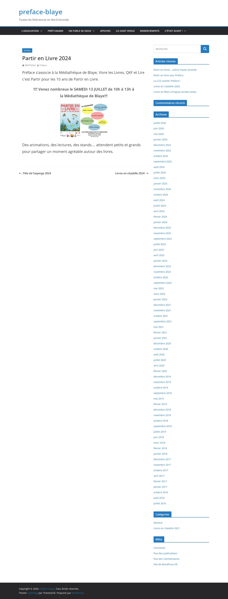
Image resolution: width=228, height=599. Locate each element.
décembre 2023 (162, 227)
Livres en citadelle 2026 (167, 86)
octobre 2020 (161, 349)
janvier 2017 (160, 486)
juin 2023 (159, 249)
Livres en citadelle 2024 (130, 173)
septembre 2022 (163, 282)
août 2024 (159, 200)
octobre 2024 (161, 194)
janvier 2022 (160, 299)
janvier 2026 (160, 139)
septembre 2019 (163, 393)
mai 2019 (159, 398)
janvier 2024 (160, 222)
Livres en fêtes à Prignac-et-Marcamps (175, 91)
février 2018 (160, 448)
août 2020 (159, 354)
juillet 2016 (160, 503)
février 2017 (160, 481)
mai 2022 (159, 288)
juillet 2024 (160, 205)
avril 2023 (159, 255)
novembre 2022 (162, 271)
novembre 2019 (162, 382)
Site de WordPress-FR (165, 564)
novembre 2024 (162, 189)
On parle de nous (80, 30)
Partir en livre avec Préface (168, 75)
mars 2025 (159, 178)
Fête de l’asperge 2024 (37, 173)
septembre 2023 (163, 238)
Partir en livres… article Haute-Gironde (175, 69)
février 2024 (160, 216)
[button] (40, 31)
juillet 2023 (160, 244)
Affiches (105, 30)
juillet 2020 (160, 360)
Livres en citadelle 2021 (167, 528)
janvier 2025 (160, 183)
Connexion (159, 547)
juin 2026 (159, 128)
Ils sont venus (125, 30)
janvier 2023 (160, 260)
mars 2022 (159, 293)
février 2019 (160, 404)
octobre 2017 (161, 470)
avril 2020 (159, 365)
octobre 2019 (161, 387)
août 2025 (159, 167)
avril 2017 (159, 475)
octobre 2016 (161, 492)
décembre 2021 (162, 304)
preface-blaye (40, 11)
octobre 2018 (161, 420)
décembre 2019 (162, 376)
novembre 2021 (162, 310)
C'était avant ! (174, 30)
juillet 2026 (160, 122)
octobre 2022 (161, 277)
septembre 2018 (163, 426)
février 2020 (160, 371)
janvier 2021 (160, 338)
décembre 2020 (162, 343)
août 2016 (159, 497)
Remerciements (149, 30)
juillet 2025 (160, 172)
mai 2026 (159, 134)
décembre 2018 (162, 409)
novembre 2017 (162, 464)
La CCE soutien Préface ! (167, 80)
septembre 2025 (163, 161)
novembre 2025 (162, 150)
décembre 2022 (162, 266)
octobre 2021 (161, 315)
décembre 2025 (162, 145)
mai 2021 (159, 326)
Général (27, 50)
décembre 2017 (162, 459)
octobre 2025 (161, 156)
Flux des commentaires (166, 558)
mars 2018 (159, 442)
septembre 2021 (163, 321)
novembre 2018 (162, 415)
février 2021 (160, 332)
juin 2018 (159, 437)
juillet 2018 (160, 431)
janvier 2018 (160, 453)
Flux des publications (165, 553)
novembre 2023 (162, 233)
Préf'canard (55, 30)
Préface (43, 65)
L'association (30, 30)
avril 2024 (159, 211)
